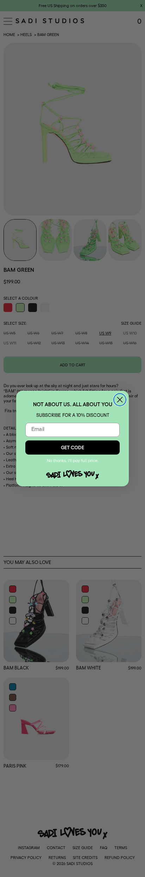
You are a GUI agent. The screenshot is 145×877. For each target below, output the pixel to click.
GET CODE (72, 447)
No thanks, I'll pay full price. (73, 460)
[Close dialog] (120, 400)
